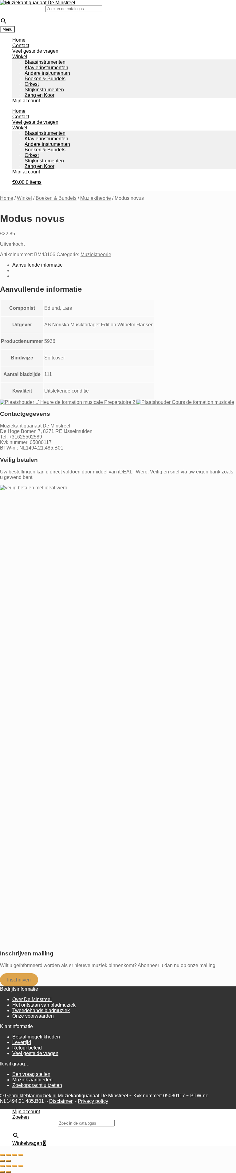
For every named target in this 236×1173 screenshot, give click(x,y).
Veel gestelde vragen (35, 51)
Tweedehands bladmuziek (41, 1010)
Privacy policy (93, 1101)
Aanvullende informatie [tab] (37, 265)
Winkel (19, 56)
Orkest (32, 84)
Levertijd (21, 1042)
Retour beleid (27, 1047)
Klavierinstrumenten (46, 67)
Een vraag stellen (31, 1074)
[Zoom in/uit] (2, 1155)
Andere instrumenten (47, 73)
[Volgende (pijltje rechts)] (8, 1161)
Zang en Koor (39, 95)
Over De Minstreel (32, 999)
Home (19, 40)
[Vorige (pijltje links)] (2, 1161)
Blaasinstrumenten (45, 62)
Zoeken (20, 1117)
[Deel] (14, 1155)
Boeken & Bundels (45, 78)
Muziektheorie (95, 198)
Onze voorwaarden (33, 1016)
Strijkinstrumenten (44, 89)
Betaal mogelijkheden (36, 1036)
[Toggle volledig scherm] (8, 1155)
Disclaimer (61, 1101)
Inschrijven (19, 979)
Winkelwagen (29, 1143)
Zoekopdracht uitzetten (37, 1085)
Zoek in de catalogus (22, 8)
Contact (20, 45)
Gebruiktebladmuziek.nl (31, 1095)
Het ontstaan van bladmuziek (44, 1005)
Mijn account (26, 100)
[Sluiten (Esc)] (20, 1155)
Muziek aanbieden (32, 1079)
